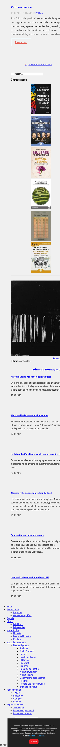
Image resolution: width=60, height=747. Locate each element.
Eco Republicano (28, 657)
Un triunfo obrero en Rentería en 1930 (30, 577)
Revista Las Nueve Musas (32, 683)
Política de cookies (22, 713)
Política (39, 13)
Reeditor (24, 680)
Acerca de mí (13, 609)
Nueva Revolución (28, 671)
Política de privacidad (23, 710)
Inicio (9, 606)
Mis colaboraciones (16, 642)
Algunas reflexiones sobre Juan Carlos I (31, 493)
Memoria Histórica (22, 636)
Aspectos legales (15, 704)
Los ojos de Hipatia (29, 668)
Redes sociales (14, 689)
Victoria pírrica (21, 7)
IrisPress (24, 665)
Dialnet (23, 654)
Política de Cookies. (37, 735)
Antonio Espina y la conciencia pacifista (31, 376)
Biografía (17, 612)
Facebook (18, 695)
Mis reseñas (19, 627)
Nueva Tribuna (26, 674)
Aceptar (34, 741)
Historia (17, 633)
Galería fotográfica (22, 615)
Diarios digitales (21, 645)
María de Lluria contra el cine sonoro (29, 415)
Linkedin (17, 701)
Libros (10, 621)
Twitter (16, 692)
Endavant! (24, 663)
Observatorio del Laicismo (32, 677)
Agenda (10, 618)
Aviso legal (18, 707)
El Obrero (24, 660)
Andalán (24, 648)
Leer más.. (21, 42)
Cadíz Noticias (27, 651)
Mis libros (18, 624)
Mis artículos (13, 630)
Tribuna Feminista (28, 686)
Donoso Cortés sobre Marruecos (27, 535)
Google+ (17, 698)
